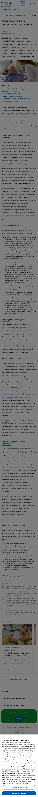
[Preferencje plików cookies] (1, 795)
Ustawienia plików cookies (19, 787)
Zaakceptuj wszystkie (19, 793)
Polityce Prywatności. (14, 783)
